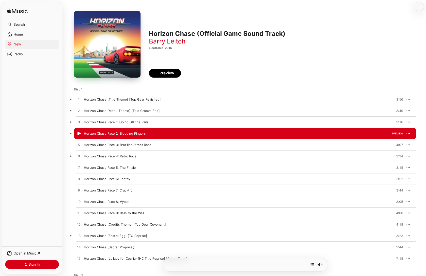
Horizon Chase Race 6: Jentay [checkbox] (107, 179)
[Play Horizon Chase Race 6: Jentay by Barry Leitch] (79, 179)
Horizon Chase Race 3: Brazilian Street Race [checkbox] (117, 145)
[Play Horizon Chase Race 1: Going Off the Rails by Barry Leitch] (79, 122)
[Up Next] (312, 264)
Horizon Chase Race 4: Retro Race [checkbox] (110, 156)
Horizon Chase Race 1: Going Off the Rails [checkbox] (116, 122)
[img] (17, 11)
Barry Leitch (167, 41)
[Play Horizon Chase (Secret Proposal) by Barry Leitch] (79, 247)
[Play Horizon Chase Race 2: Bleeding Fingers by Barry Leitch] (79, 133)
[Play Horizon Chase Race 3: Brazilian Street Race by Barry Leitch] (79, 145)
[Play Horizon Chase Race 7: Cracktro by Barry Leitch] (79, 190)
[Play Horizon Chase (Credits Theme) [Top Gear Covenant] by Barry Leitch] (79, 224)
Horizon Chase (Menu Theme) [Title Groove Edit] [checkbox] (122, 111)
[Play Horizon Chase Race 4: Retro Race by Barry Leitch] (79, 156)
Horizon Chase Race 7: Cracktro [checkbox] (108, 190)
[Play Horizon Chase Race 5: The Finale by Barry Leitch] (79, 168)
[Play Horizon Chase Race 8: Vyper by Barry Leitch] (79, 202)
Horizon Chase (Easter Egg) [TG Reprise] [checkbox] (115, 236)
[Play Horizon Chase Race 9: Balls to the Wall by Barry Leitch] (79, 213)
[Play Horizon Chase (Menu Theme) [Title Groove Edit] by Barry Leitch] (79, 111)
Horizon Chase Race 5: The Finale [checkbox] (110, 168)
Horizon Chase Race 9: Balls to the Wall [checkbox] (114, 213)
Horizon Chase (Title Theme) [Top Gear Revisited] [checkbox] (122, 99)
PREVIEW (397, 99)
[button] (32, 24)
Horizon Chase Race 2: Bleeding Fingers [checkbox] (115, 133)
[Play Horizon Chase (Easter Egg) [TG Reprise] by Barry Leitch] (79, 236)
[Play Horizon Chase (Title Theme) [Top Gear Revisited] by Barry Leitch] (79, 99)
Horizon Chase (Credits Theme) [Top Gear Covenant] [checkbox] (125, 224)
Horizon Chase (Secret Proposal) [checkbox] (109, 247)
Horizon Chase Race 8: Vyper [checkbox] (106, 202)
